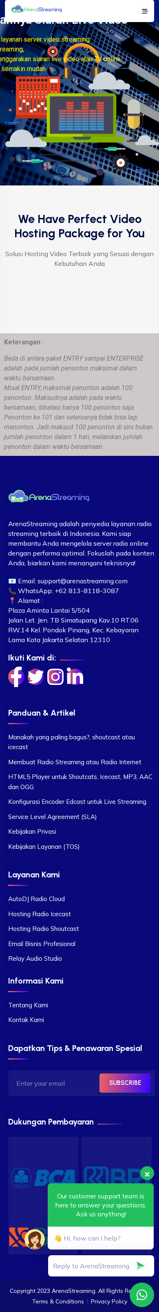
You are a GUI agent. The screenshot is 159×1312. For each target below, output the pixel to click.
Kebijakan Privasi (32, 831)
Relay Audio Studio (35, 958)
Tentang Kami (28, 1005)
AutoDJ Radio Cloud (36, 899)
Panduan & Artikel (41, 713)
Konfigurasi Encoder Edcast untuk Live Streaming (77, 801)
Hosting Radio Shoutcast (43, 929)
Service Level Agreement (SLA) (52, 817)
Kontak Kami (26, 1020)
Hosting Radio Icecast (39, 914)
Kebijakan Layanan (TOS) (44, 846)
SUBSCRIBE (125, 1083)
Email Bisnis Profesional (41, 944)
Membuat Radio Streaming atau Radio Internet (74, 762)
